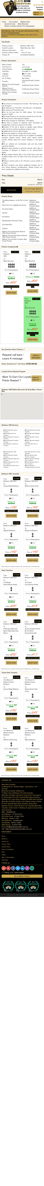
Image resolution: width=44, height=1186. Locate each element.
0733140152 (31, 363)
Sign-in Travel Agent (8, 857)
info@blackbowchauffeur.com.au (17, 827)
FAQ (3, 852)
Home (3, 836)
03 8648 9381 (18, 820)
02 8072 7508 (16, 825)
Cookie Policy (6, 847)
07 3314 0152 (17, 814)
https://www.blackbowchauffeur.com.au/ (18, 829)
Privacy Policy (6, 844)
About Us (4, 839)
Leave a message (36, 356)
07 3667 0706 (19, 816)
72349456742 (10, 812)
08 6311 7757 (14, 818)
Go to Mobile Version (22, 876)
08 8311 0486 (16, 822)
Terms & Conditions (8, 849)
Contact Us (5, 841)
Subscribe (5, 860)
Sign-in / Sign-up (36, 13)
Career (4, 855)
